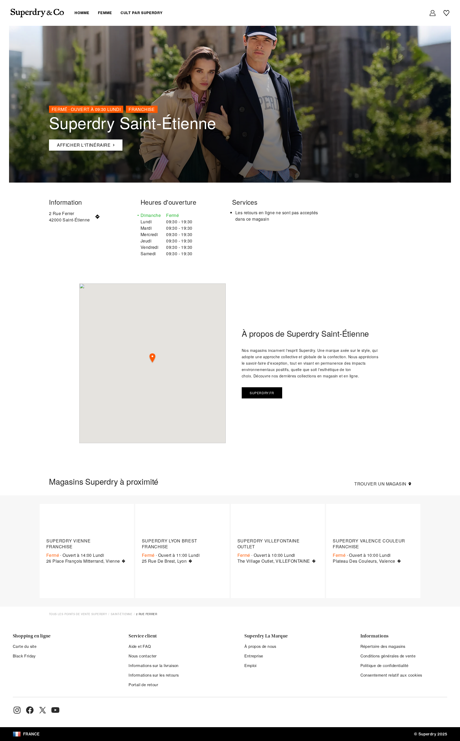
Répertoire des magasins (382, 646)
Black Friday (24, 656)
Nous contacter (143, 656)
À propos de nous (260, 646)
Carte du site (24, 646)
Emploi (250, 665)
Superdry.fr (262, 392)
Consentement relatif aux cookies (391, 675)
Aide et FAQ (140, 646)
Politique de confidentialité (384, 665)
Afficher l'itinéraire (80, 143)
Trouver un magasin (380, 484)
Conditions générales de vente (388, 656)
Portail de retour (143, 684)
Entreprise (253, 656)
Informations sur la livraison (154, 665)
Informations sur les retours (154, 675)
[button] (152, 358)
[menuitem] (123, 13)
